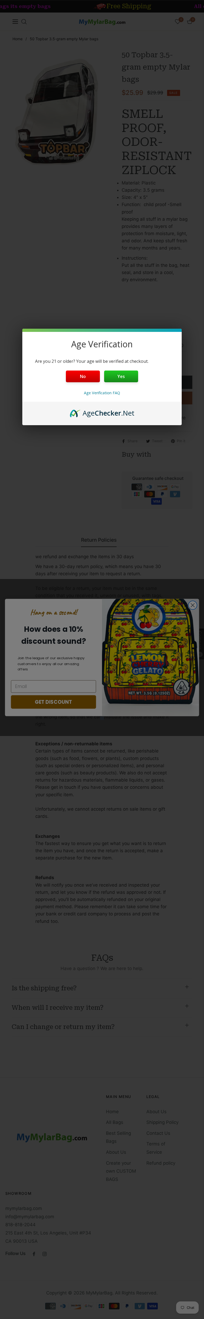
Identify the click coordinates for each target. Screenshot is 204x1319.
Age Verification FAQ (102, 392)
